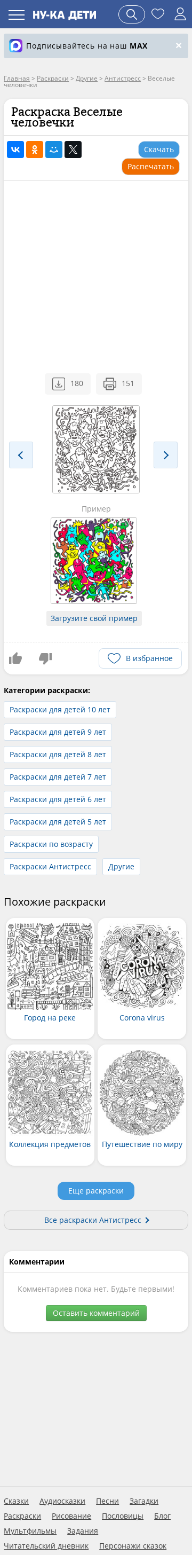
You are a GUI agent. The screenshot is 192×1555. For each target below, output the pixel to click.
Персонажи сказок (132, 1546)
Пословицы (122, 1516)
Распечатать (150, 166)
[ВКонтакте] (15, 149)
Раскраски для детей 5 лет (58, 821)
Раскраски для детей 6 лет (58, 799)
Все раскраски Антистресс (92, 1220)
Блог (162, 1516)
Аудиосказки (62, 1501)
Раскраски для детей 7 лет (58, 777)
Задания (82, 1531)
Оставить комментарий (96, 1313)
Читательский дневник (46, 1546)
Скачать (159, 149)
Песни (107, 1501)
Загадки (144, 1501)
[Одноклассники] (34, 149)
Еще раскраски (96, 1190)
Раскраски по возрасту (51, 844)
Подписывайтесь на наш (87, 46)
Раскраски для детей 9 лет (58, 732)
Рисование (71, 1516)
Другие (121, 866)
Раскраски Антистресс (50, 866)
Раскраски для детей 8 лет (58, 754)
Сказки (16, 1501)
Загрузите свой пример (94, 618)
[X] (73, 149)
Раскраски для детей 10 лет (60, 709)
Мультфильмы (30, 1531)
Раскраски (22, 1516)
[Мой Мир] (53, 149)
